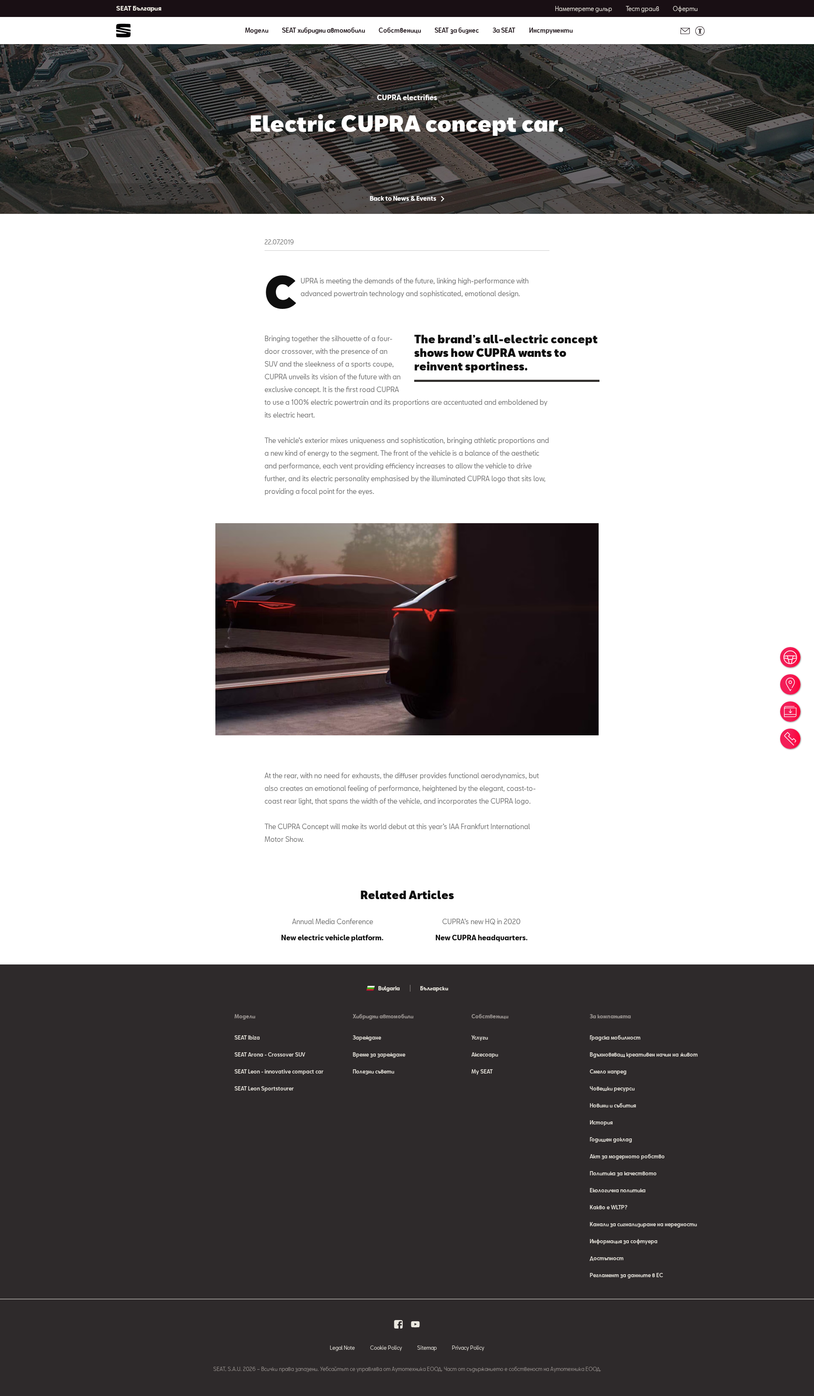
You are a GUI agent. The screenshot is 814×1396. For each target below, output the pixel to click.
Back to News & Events (404, 198)
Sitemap (427, 1348)
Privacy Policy (468, 1348)
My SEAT (482, 1071)
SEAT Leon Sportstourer (264, 1088)
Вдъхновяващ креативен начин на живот (644, 1054)
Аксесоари (484, 1054)
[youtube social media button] (415, 1324)
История (601, 1122)
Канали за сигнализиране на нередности (643, 1224)
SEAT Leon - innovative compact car (278, 1071)
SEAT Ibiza (247, 1037)
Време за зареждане (379, 1054)
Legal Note (342, 1348)
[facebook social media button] (398, 1324)
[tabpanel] (333, 929)
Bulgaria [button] (389, 988)
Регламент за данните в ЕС (626, 1275)
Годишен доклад (611, 1139)
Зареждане (367, 1037)
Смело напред (608, 1071)
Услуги (479, 1037)
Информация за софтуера (624, 1241)
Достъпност (607, 1258)
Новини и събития (613, 1105)
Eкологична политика (618, 1190)
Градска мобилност (615, 1037)
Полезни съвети (373, 1071)
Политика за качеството (623, 1173)
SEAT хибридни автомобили (323, 30)
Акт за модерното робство (627, 1156)
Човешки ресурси (612, 1088)
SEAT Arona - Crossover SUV (269, 1054)
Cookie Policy (386, 1348)
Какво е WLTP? (608, 1207)
